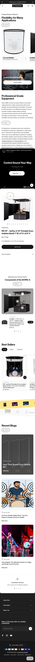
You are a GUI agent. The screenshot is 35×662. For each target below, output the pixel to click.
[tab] (4, 349)
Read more (6, 470)
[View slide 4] (20, 331)
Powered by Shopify (23, 652)
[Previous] (2, 2)
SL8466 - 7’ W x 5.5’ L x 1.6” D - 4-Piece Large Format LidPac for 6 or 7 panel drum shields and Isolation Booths (16, 322)
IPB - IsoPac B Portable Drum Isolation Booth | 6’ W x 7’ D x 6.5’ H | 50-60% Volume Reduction (14, 385)
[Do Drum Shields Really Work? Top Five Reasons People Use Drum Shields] (17, 494)
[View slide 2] (17, 331)
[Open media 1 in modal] (30, 199)
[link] (17, 173)
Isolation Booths (7, 141)
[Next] (33, 2)
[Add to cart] (25, 377)
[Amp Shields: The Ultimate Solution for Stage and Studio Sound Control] (17, 541)
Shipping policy (28, 654)
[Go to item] (8, 224)
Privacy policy (13, 654)
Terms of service (20, 654)
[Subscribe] (30, 628)
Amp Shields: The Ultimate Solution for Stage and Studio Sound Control (16, 563)
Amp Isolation (19, 141)
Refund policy (7, 654)
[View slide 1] (15, 331)
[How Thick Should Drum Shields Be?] (17, 454)
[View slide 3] (18, 331)
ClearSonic (5, 227)
